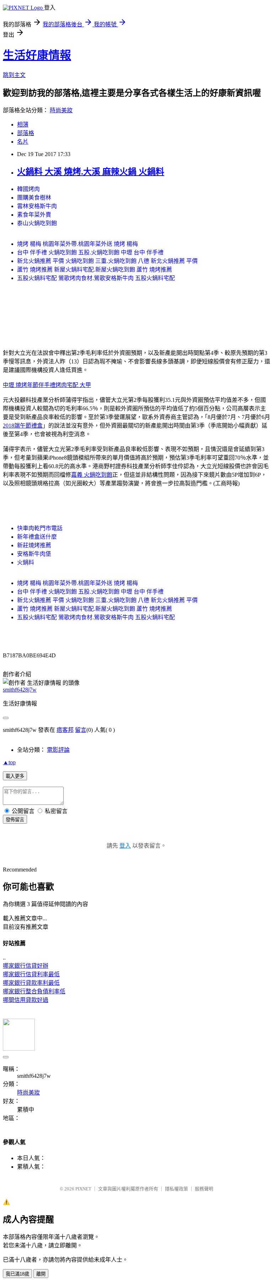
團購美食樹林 (34, 198)
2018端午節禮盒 (23, 426)
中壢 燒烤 (15, 385)
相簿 (22, 124)
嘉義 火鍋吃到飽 (91, 475)
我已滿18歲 (17, 1274)
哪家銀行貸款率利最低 (31, 983)
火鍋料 (25, 562)
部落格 (25, 133)
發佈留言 (15, 819)
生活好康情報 (37, 55)
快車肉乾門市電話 (40, 528)
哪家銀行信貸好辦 (25, 966)
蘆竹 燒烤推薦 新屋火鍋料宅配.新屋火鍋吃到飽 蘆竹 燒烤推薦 (94, 270)
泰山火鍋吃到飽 (37, 223)
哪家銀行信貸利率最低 (31, 974)
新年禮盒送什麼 (37, 537)
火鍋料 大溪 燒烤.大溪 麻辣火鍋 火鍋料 (90, 171)
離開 (41, 1274)
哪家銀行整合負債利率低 (34, 991)
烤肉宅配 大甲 (73, 385)
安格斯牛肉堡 (34, 554)
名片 (22, 142)
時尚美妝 (61, 110)
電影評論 (58, 750)
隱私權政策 (176, 1188)
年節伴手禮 (41, 385)
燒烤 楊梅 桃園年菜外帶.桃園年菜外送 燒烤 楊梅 (77, 244)
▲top (9, 762)
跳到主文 (14, 75)
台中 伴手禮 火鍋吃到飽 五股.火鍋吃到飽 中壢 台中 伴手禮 (90, 252)
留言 (80, 730)
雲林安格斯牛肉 (37, 206)
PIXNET (83, 1188)
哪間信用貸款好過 (25, 1000)
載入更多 (15, 776)
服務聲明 (204, 1188)
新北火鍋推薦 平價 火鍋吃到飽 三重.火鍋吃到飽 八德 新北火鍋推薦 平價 (107, 261)
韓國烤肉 (28, 189)
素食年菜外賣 (34, 215)
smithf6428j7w (20, 690)
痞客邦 (65, 730)
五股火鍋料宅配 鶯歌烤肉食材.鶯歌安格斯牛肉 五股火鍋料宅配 (96, 278)
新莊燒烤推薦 (34, 545)
